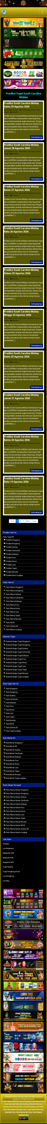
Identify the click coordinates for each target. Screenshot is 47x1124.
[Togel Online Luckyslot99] (23, 1006)
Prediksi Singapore (12, 540)
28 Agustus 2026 (12, 110)
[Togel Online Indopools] (23, 1068)
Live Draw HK (17, 1107)
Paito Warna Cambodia (14, 598)
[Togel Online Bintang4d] (23, 955)
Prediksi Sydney (11, 547)
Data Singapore (11, 689)
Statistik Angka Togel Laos (15, 666)
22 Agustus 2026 (12, 318)
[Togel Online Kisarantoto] (23, 64)
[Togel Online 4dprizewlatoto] (23, 976)
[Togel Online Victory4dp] (23, 914)
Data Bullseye (10, 703)
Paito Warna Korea (12, 608)
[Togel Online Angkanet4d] (23, 1057)
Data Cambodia (11, 699)
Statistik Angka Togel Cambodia (17, 652)
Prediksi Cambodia (12, 551)
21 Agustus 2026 (12, 360)
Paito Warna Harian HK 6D (15, 825)
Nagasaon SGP (8, 853)
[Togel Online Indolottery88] (23, 1047)
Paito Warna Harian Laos (14, 815)
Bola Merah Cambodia (14, 753)
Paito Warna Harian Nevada (16, 822)
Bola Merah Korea (12, 764)
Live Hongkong (8, 876)
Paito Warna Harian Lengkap (16, 832)
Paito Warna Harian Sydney (15, 797)
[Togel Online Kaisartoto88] (23, 986)
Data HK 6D (9, 724)
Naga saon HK (8, 858)
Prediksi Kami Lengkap (14, 575)
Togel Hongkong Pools (11, 872)
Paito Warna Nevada (13, 619)
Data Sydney (10, 696)
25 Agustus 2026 (12, 235)
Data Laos (9, 713)
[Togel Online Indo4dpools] (23, 996)
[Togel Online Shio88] (23, 1078)
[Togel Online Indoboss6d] (23, 904)
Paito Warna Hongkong (14, 591)
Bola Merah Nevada (13, 775)
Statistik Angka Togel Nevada (16, 673)
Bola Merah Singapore (14, 743)
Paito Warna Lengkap (13, 630)
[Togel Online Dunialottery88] (23, 1027)
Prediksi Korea (11, 561)
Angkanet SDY (8, 862)
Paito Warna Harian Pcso (14, 808)
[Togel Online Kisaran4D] (23, 53)
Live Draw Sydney (29, 1107)
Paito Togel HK (8, 537)
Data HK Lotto (10, 1113)
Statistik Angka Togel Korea (16, 663)
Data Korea (9, 710)
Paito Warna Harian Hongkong (16, 793)
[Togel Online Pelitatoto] (23, 74)
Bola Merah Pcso (12, 760)
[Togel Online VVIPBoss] (23, 23)
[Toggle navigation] (42, 11)
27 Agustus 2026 (12, 151)
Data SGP (15, 1104)
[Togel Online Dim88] (23, 33)
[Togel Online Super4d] (23, 43)
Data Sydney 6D (11, 727)
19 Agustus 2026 (12, 443)
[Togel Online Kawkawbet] (23, 924)
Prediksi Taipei (11, 568)
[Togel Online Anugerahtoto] (23, 1037)
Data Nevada (10, 720)
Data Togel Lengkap (13, 731)
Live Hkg (6, 881)
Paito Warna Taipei (12, 615)
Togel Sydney (8, 867)
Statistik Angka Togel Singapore (17, 641)
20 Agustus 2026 (12, 401)
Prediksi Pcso (10, 558)
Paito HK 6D (10, 623)
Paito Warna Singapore (14, 587)
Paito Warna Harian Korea (15, 811)
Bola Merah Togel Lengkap (15, 778)
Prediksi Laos (10, 565)
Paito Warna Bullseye (13, 601)
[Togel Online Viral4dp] (23, 84)
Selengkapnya (36, 137)
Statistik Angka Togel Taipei (16, 670)
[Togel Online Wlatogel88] (23, 965)
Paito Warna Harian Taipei (15, 818)
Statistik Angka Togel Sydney (16, 648)
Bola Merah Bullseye (13, 757)
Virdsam (6, 844)
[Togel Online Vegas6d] (23, 935)
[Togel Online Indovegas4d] (23, 1088)
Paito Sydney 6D (11, 626)
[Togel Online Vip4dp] (23, 1017)
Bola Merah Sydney (12, 750)
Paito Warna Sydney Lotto (17, 1110)
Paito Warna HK (9, 1102)
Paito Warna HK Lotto (35, 1110)
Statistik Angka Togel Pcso (15, 659)
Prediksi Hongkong (12, 544)
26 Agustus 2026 (12, 193)
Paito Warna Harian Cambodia (17, 800)
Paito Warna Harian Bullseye (16, 804)
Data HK (8, 1104)
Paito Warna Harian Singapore (17, 790)
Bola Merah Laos (11, 768)
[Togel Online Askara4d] (23, 945)
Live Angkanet (8, 848)
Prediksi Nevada (11, 572)
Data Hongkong (11, 692)
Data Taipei (9, 717)
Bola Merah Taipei (12, 771)
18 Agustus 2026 (12, 485)
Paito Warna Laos (12, 612)
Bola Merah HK (11, 746)
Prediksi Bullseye (12, 554)
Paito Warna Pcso (12, 605)
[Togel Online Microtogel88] (23, 894)
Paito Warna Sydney (13, 594)
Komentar (15, 112)
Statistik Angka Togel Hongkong (17, 645)
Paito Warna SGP (37, 1102)
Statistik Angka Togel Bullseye (17, 656)
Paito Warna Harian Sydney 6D (17, 829)
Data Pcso (9, 706)
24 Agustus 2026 (12, 276)
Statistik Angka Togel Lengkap (17, 677)
